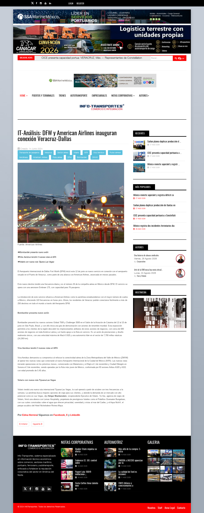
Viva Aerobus (98, 152)
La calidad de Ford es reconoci (127, 473)
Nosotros (151, 508)
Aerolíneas (23, 157)
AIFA (86, 152)
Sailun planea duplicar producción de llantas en (154, 205)
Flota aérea (57, 157)
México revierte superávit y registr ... (163, 164)
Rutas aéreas (115, 152)
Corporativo (141, 262)
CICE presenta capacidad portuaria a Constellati (154, 215)
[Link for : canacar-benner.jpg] (102, 46)
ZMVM (95, 157)
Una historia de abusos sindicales (146, 256)
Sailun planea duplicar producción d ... (164, 141)
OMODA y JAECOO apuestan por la (130, 461)
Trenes (62, 95)
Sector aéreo (62, 152)
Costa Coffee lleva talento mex (86, 484)
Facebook (59, 415)
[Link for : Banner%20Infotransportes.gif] (102, 32)
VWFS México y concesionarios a (125, 484)
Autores (143, 95)
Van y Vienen (141, 276)
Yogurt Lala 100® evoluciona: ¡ (83, 473)
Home (23, 95)
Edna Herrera (29, 415)
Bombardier (82, 157)
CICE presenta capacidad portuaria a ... (164, 153)
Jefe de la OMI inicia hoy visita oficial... (148, 270)
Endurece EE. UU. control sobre (86, 461)
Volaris (76, 152)
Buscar (180, 58)
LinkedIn (75, 415)
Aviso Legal (170, 508)
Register (80, 4)
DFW (70, 157)
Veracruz (48, 152)
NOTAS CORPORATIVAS (122, 95)
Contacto (181, 508)
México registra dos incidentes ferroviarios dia (153, 226)
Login (70, 4)
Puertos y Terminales (43, 95)
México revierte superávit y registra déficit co (153, 195)
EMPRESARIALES (99, 95)
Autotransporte (78, 95)
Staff (160, 508)
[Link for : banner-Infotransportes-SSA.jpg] (102, 16)
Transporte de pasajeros (29, 152)
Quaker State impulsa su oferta (86, 450)
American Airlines (40, 157)
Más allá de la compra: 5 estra (129, 450)
